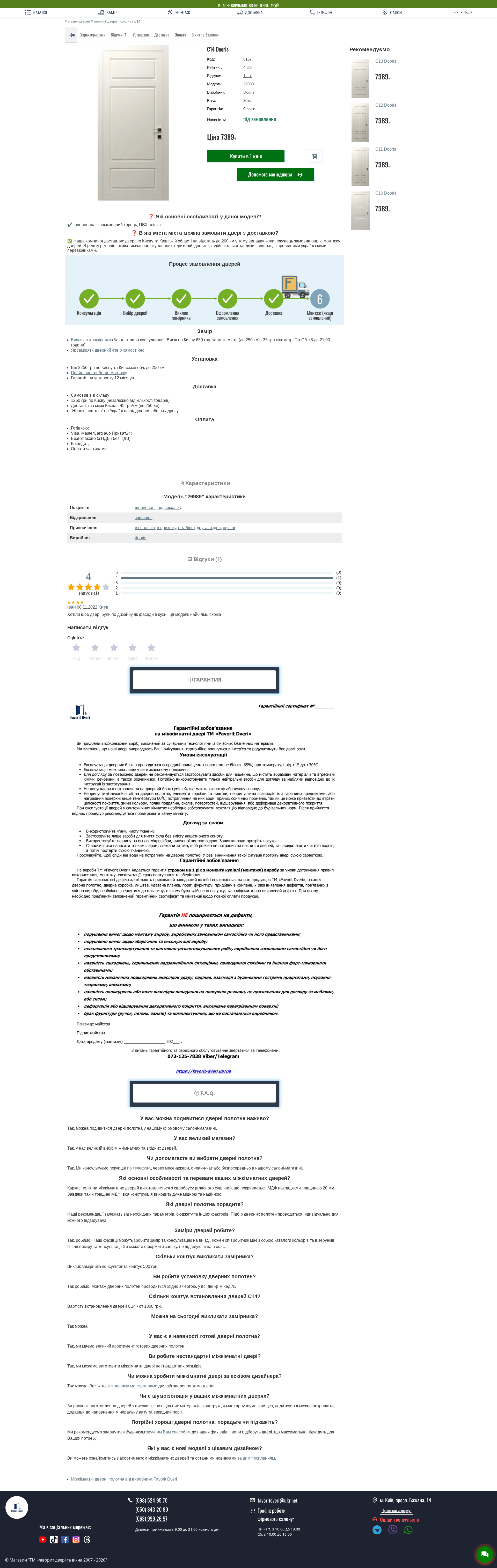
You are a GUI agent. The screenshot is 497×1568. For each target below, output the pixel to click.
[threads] (87, 1542)
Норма (114, 658)
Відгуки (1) (119, 35)
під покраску (169, 507)
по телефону (139, 1168)
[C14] (133, 123)
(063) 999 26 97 (151, 1518)
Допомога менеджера (271, 174)
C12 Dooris (385, 105)
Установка (141, 35)
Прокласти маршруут (397, 1510)
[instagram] (76, 1542)
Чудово (151, 658)
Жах (76, 658)
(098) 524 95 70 (151, 1500)
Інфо (71, 35)
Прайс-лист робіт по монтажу (99, 373)
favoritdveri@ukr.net (277, 1500)
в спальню (145, 528)
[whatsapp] (411, 1531)
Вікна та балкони (205, 35)
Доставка (161, 35)
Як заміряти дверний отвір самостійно (107, 350)
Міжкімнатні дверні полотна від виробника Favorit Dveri (124, 1479)
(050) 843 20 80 (151, 1509)
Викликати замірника (91, 340)
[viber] (395, 1531)
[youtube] (43, 1542)
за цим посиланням (256, 1458)
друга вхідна (209, 528)
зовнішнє (143, 517)
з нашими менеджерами (134, 1386)
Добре (132, 658)
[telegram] (379, 1531)
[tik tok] (54, 1542)
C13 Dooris (385, 61)
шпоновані (145, 507)
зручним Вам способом (168, 1432)
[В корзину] (314, 156)
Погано (95, 658)
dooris (140, 538)
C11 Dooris (385, 149)
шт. (247, 75)
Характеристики (92, 35)
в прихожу (166, 528)
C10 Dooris (385, 193)
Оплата (180, 35)
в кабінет (186, 528)
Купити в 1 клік (246, 156)
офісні (229, 528)
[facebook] (65, 1542)
